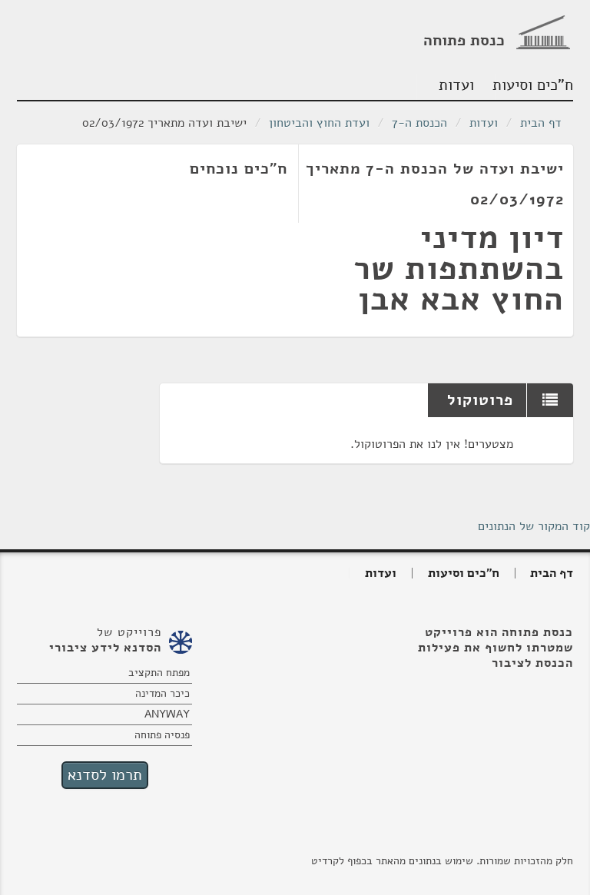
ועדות (456, 85)
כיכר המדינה (162, 693)
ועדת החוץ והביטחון (319, 122)
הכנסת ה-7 (419, 122)
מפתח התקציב (159, 672)
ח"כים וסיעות (534, 85)
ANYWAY (167, 714)
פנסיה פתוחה (162, 735)
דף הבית (541, 122)
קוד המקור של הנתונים (534, 526)
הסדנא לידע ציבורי (105, 647)
